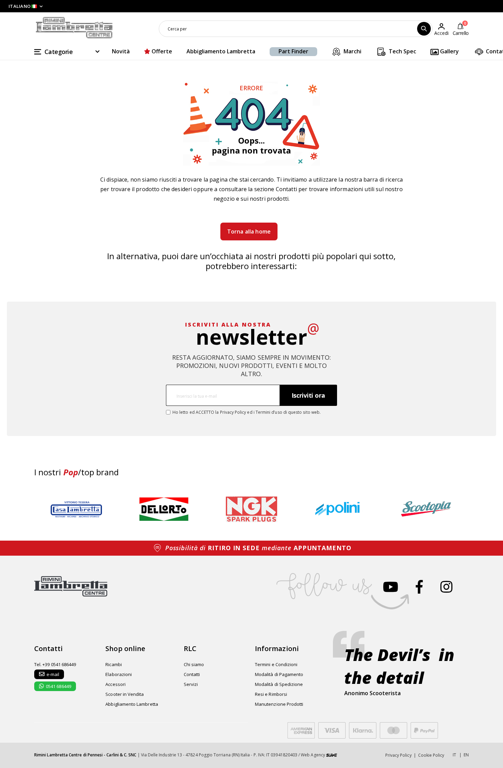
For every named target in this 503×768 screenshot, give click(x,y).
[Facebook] (419, 586)
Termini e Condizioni (276, 664)
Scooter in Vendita (124, 694)
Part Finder (293, 51)
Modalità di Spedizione (279, 684)
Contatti (286, 189)
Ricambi (113, 664)
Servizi (191, 684)
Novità (121, 51)
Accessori (115, 684)
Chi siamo (194, 664)
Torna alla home (249, 231)
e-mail (53, 674)
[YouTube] (390, 586)
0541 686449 (58, 686)
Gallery (449, 51)
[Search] (424, 29)
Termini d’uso (269, 412)
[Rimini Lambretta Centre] (74, 28)
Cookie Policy (431, 755)
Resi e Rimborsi (271, 694)
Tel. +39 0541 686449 (55, 664)
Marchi (351, 51)
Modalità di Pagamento (279, 674)
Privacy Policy (233, 412)
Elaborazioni (118, 674)
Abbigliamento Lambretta (220, 51)
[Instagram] (446, 586)
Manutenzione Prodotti (279, 704)
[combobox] (295, 29)
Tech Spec (401, 51)
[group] (76, 509)
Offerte (161, 51)
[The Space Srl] (331, 755)
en (466, 755)
